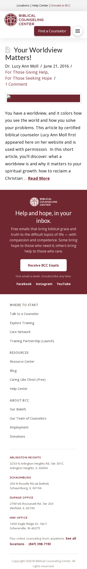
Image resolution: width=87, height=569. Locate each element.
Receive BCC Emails (43, 265)
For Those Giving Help (26, 72)
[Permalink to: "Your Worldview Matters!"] (43, 98)
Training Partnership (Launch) (32, 341)
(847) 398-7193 (40, 544)
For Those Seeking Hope (28, 78)
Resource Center (22, 361)
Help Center (40, 5)
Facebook (24, 284)
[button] (78, 31)
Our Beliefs (18, 409)
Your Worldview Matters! (33, 54)
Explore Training (22, 323)
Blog (13, 370)
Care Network (20, 332)
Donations (17, 436)
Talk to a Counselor (24, 314)
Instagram (44, 284)
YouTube (64, 284)
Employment (19, 427)
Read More (39, 178)
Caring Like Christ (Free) (28, 379)
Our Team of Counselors (28, 418)
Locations (23, 5)
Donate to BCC (60, 5)
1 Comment (16, 84)
